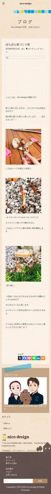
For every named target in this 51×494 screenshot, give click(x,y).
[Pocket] (29, 358)
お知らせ (6, 423)
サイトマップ (32, 450)
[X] (20, 358)
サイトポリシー (19, 450)
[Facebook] (25, 358)
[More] (43, 358)
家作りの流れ (11, 463)
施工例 (8, 457)
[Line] (34, 358)
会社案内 (9, 469)
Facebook (6, 450)
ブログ (8, 472)
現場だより (7, 428)
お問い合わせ (11, 475)
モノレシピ (10, 460)
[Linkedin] (38, 358)
